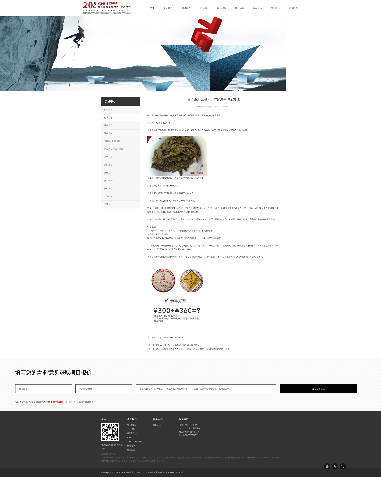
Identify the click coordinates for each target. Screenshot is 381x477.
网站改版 (173, 457)
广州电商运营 (133, 457)
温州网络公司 (209, 457)
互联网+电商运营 (112, 141)
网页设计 (108, 180)
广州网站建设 (107, 457)
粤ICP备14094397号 (174, 472)
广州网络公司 (222, 457)
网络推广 (108, 173)
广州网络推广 (196, 457)
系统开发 (108, 157)
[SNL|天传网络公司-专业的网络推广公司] (107, 8)
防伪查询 (152, 461)
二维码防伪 (133, 461)
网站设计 (108, 188)
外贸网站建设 (184, 457)
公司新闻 (108, 109)
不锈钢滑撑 (122, 461)
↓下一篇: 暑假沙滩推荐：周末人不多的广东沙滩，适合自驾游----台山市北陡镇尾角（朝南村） (190, 349)
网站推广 (108, 125)
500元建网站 (111, 461)
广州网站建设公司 (147, 457)
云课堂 (107, 204)
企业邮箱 (108, 196)
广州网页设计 (162, 457)
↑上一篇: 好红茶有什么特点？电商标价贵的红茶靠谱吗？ (173, 345)
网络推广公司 (234, 457)
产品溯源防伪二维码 (113, 149)
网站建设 (108, 165)
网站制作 (160, 461)
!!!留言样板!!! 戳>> (58, 402)
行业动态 (208, 107)
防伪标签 (143, 461)
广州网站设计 (120, 457)
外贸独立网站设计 (248, 457)
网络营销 (108, 133)
